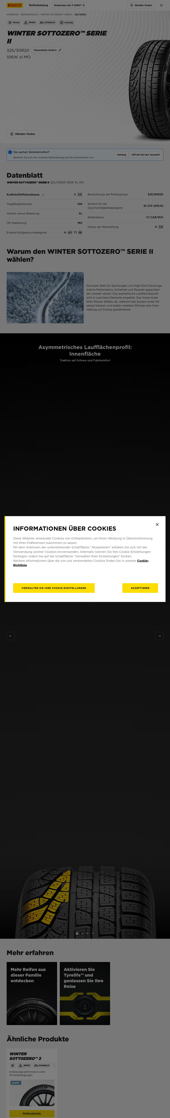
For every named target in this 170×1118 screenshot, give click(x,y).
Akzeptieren (140, 588)
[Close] (157, 524)
